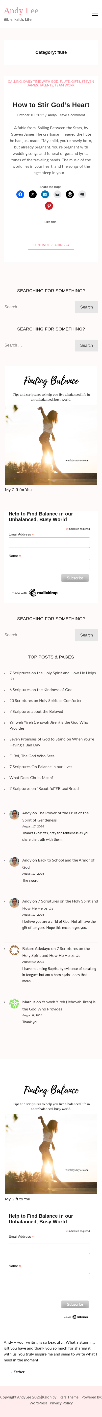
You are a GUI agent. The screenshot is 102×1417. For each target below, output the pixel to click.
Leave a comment (71, 115)
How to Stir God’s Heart (51, 105)
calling (15, 81)
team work (65, 85)
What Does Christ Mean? (31, 778)
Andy (52, 115)
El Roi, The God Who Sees (31, 756)
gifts (75, 81)
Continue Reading (49, 245)
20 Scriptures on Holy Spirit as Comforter (45, 701)
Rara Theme (68, 1397)
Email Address (21, 534)
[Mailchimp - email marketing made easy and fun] (35, 590)
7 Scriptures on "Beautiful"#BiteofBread (44, 789)
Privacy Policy (61, 1403)
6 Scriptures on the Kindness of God (41, 690)
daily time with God (40, 81)
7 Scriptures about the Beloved (36, 712)
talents (46, 85)
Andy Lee (21, 10)
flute (65, 81)
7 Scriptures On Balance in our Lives (40, 767)
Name (15, 556)
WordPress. (39, 1403)
